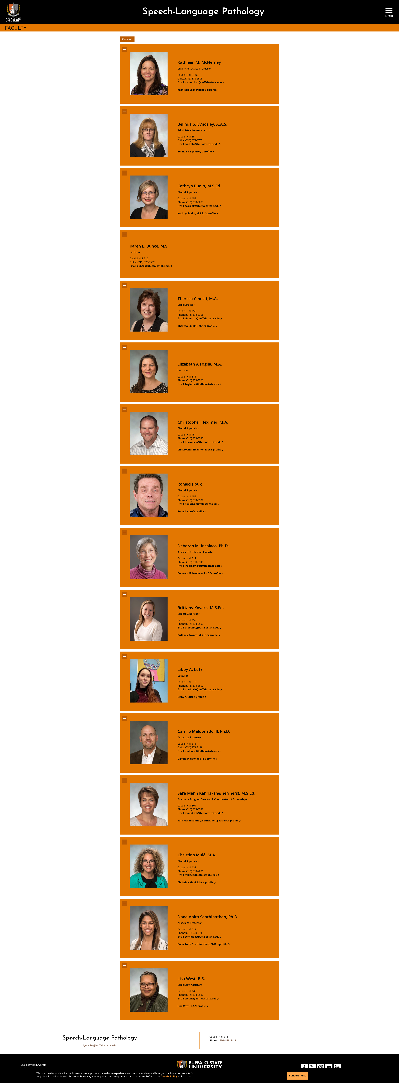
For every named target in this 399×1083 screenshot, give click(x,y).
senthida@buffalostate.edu (202, 936)
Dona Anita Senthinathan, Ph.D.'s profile (202, 944)
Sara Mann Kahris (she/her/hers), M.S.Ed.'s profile (208, 820)
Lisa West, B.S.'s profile (192, 1006)
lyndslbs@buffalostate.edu (201, 144)
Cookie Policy (169, 1076)
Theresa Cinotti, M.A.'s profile (196, 326)
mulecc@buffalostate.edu (201, 875)
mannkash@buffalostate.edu (203, 813)
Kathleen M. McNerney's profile (197, 89)
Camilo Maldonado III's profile (196, 758)
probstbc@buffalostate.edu (202, 627)
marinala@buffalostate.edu (202, 689)
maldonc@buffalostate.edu (202, 751)
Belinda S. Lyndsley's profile (195, 151)
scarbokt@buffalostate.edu (202, 206)
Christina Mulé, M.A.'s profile (195, 882)
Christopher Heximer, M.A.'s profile (199, 449)
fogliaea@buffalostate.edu (202, 384)
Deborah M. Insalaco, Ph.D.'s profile (199, 573)
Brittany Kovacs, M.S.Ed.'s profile (198, 635)
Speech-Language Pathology (203, 12)
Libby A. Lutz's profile (191, 697)
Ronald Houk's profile (191, 511)
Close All (127, 39)
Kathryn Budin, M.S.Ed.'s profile (197, 213)
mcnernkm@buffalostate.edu (203, 82)
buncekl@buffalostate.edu (153, 266)
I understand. (297, 1075)
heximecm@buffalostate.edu (203, 442)
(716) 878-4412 (227, 1040)
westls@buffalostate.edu (200, 998)
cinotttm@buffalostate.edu (202, 318)
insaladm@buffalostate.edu (202, 566)
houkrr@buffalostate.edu (201, 504)
